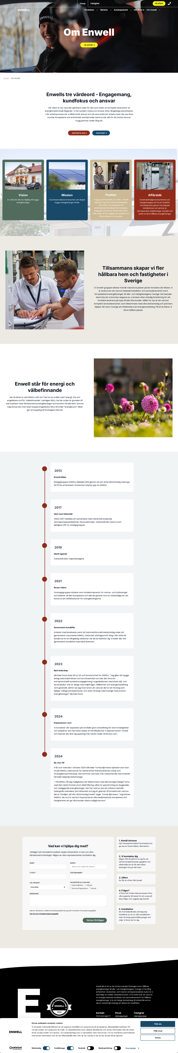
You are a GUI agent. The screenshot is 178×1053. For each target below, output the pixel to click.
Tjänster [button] (104, 9)
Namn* (32, 863)
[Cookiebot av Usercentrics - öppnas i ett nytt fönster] (15, 1048)
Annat (93, 888)
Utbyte (89, 885)
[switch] (70, 1048)
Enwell (6, 78)
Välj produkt (35, 883)
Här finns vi (139, 9)
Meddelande (34, 894)
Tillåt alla (158, 1024)
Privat (82, 3)
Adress (73, 863)
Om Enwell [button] (152, 9)
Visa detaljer (130, 1048)
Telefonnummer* (76, 873)
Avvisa (158, 1038)
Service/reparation (80, 888)
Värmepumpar (121, 1016)
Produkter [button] (89, 9)
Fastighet (94, 3)
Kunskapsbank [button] (121, 9)
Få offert (159, 3)
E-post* (33, 873)
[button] (96, 10)
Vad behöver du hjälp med (80, 882)
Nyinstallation (77, 885)
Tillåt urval (157, 1031)
